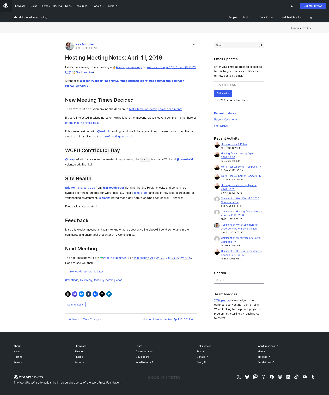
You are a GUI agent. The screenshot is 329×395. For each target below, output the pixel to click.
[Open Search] (292, 6)
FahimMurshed (115, 80)
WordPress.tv (145, 362)
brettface (148, 80)
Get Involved (204, 346)
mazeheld (165, 80)
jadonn (71, 187)
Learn (139, 346)
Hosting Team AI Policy (234, 144)
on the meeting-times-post (82, 122)
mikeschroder (113, 187)
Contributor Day (100, 150)
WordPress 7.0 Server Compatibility (241, 175)
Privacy (18, 362)
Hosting (145, 159)
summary (86, 280)
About (17, 346)
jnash (179, 80)
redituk (81, 86)
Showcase (81, 346)
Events (200, 351)
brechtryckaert (91, 80)
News (17, 351)
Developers (142, 356)
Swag (201, 362)
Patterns (79, 362)
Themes (79, 351)
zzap (70, 86)
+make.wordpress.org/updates (84, 271)
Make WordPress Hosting (33, 17)
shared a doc (86, 187)
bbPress (264, 356)
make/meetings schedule (117, 136)
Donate (202, 356)
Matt (262, 351)
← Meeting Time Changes (84, 319)
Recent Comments (226, 119)
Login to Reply (75, 304)
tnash (133, 80)
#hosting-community (129, 67)
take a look (141, 192)
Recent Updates (225, 113)
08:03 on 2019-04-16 (86, 48)
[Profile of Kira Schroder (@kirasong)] (69, 47)
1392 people (222, 300)
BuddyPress (266, 362)
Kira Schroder (84, 44)
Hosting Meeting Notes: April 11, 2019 (113, 57)
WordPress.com (268, 346)
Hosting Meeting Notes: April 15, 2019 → (168, 319)
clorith (105, 198)
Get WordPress (312, 5)
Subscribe (223, 93)
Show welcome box (300, 28)
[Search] (260, 45)
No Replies (221, 125)
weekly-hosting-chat (108, 280)
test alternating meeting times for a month (155, 109)
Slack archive (84, 72)
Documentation (144, 351)
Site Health (78, 178)
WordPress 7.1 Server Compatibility (241, 166)
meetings (71, 280)
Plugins (79, 356)
